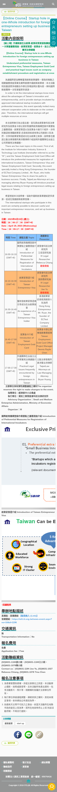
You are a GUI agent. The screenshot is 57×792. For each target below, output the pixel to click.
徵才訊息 (26, 762)
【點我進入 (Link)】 (29, 616)
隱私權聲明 (8, 762)
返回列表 (11, 12)
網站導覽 (45, 762)
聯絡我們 (7, 766)
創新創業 (9, 723)
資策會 (25, 766)
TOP (52, 777)
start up (20, 723)
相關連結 (7, 771)
